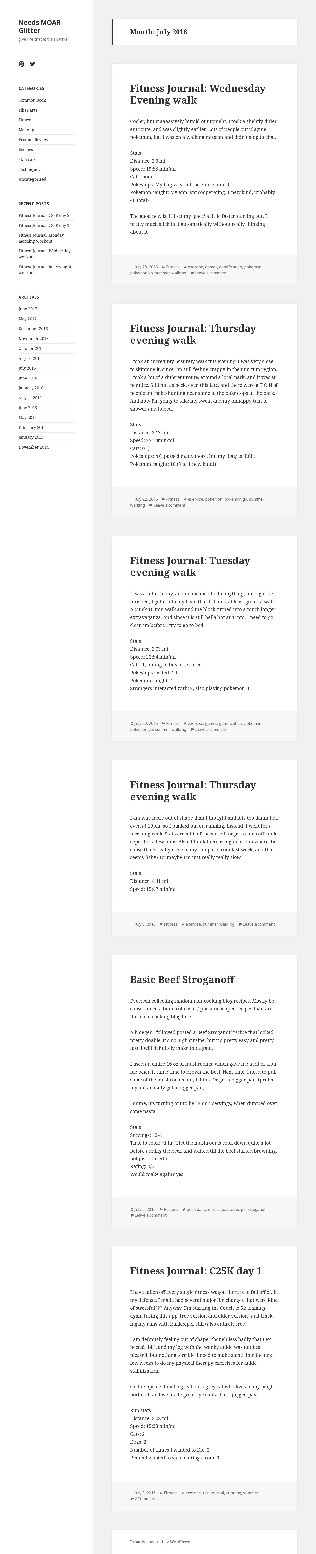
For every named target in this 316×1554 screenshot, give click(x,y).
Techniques (29, 169)
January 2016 (31, 388)
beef (191, 1209)
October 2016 (31, 348)
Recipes (26, 149)
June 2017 (28, 309)
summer (162, 273)
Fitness (25, 120)
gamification (230, 267)
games (211, 267)
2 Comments (146, 1498)
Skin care (27, 159)
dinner (214, 1209)
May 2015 (28, 417)
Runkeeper (182, 1324)
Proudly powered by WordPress (160, 1542)
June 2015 (28, 407)
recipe (240, 1209)
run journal (213, 1493)
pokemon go (141, 273)
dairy (201, 1209)
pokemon (252, 267)
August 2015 (30, 397)
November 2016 (34, 338)
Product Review (33, 139)
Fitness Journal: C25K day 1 (44, 225)
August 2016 (30, 358)
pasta (227, 1209)
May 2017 (28, 319)
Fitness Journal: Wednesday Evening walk (198, 93)
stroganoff (257, 1209)
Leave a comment (211, 273)
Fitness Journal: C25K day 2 (44, 215)
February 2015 (32, 427)
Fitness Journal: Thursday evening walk (193, 334)
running (233, 1493)
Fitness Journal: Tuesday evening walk (190, 566)
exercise (195, 267)
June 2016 (28, 378)
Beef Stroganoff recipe (222, 1032)
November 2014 (34, 447)
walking (178, 273)
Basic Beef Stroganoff (182, 979)
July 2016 (27, 368)
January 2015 (31, 437)
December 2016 (33, 328)
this (163, 1316)
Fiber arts (28, 110)
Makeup (26, 130)
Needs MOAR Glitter (40, 26)
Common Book (32, 100)
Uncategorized (32, 179)
